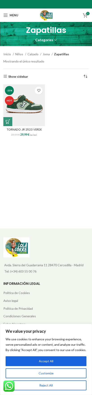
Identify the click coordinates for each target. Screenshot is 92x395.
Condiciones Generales (19, 316)
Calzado (33, 54)
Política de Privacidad (18, 308)
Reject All (46, 385)
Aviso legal (10, 301)
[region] (46, 359)
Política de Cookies (16, 293)
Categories (44, 40)
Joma (46, 54)
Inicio (7, 54)
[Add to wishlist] (39, 90)
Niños (19, 54)
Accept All (46, 361)
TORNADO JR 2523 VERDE (24, 129)
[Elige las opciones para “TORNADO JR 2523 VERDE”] (7, 121)
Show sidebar (18, 76)
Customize (46, 373)
